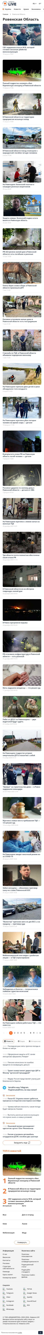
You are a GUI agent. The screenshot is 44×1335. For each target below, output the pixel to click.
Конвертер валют (9, 1278)
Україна (8, 9)
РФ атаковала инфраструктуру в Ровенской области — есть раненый (21, 655)
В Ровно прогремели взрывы (15, 623)
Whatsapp (10, 1309)
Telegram (9, 1293)
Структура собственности (8, 1267)
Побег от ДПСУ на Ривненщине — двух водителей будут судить (19, 720)
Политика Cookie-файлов (28, 1276)
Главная (5, 14)
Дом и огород (28, 1215)
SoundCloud (31, 1301)
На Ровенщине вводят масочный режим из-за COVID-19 (22, 855)
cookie (20, 1333)
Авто (24, 1206)
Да (40, 1333)
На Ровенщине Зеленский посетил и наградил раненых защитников (18, 185)
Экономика (36, 9)
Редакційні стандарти (26, 1271)
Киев (5, 1224)
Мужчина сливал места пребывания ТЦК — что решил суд (21, 821)
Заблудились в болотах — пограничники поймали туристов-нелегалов (20, 990)
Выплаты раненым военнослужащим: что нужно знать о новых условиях (21, 1116)
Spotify (29, 1297)
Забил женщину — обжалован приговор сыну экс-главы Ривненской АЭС (20, 889)
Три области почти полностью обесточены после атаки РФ (21, 556)
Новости (17, 9)
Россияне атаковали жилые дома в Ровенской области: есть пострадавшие (20, 320)
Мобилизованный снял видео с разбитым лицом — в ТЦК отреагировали (21, 956)
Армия (26, 9)
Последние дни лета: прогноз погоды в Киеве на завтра (21, 1047)
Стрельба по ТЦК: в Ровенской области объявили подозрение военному (19, 354)
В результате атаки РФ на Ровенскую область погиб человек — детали (19, 455)
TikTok (29, 1289)
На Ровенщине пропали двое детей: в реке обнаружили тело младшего (21, 387)
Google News (32, 1293)
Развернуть (22, 1242)
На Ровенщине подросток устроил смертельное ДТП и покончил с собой (19, 754)
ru (34, 3)
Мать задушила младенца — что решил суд (21, 688)
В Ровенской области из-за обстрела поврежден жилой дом (18, 590)
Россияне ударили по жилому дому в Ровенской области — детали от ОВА (18, 489)
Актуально (7, 1206)
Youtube (9, 1289)
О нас (5, 1254)
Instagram (10, 1301)
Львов (24, 1224)
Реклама (6, 1263)
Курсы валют (8, 1274)
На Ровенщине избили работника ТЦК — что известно (22, 1024)
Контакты (6, 1260)
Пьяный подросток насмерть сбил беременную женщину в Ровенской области (22, 84)
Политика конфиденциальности (30, 1260)
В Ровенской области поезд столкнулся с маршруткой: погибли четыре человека (20, 152)
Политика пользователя (27, 1255)
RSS (28, 1305)
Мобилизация (8, 1233)
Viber (8, 1297)
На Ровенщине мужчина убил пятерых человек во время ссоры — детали (19, 421)
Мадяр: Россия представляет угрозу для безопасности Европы (21, 1080)
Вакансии (6, 1257)
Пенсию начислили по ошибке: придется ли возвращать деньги (18, 1063)
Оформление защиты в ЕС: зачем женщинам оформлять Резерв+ (19, 1055)
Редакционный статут (27, 1265)
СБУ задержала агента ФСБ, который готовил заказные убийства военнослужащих (18, 49)
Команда (6, 1271)
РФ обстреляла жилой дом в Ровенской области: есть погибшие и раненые (19, 253)
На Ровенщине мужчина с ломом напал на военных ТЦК (21, 522)
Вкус (4, 1215)
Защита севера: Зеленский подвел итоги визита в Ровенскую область (20, 219)
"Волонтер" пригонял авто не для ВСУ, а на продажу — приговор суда (21, 923)
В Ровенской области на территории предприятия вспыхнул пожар (18, 118)
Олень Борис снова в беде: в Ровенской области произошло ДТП (20, 286)
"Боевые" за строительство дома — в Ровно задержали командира (21, 788)
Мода (24, 1233)
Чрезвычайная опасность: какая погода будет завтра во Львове (21, 1107)
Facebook (9, 1305)
